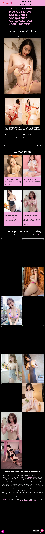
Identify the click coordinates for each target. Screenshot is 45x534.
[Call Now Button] (2, 531)
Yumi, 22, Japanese (11, 180)
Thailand (41, 234)
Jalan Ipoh (15, 512)
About (29, 1)
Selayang (14, 523)
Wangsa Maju (15, 528)
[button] (6, 111)
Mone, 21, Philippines (30, 180)
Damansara (9, 510)
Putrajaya (16, 521)
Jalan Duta (10, 512)
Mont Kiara (16, 519)
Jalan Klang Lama (5, 514)
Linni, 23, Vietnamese (30, 215)
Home (24, 1)
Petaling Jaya (6, 521)
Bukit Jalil (3, 508)
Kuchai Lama (6, 519)
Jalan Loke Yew (11, 514)
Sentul (18, 523)
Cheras (8, 508)
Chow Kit (17, 508)
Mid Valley (11, 519)
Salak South (4, 523)
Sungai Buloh (6, 528)
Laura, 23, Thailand (11, 215)
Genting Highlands (16, 510)
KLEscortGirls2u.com (6, 499)
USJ (10, 528)
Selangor (9, 523)
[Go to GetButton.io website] (42, 532)
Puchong (11, 521)
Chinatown (13, 508)
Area (31, 4)
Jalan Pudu (18, 514)
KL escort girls (31, 477)
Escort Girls (21, 4)
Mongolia (37, 234)
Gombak (5, 512)
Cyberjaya (4, 510)
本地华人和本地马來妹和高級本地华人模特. (28, 500)
